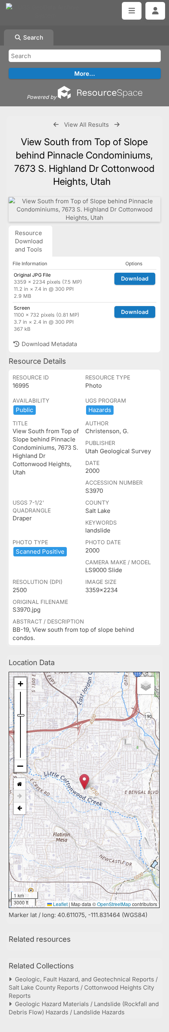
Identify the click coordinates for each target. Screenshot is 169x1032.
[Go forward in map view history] (20, 796)
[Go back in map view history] (20, 808)
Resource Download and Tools (29, 241)
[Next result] (117, 125)
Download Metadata (48, 344)
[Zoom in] (20, 684)
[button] (84, 782)
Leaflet (60, 904)
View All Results (86, 124)
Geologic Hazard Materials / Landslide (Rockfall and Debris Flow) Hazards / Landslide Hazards (84, 1008)
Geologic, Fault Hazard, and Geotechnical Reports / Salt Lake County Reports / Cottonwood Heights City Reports (83, 987)
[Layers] (145, 685)
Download (135, 278)
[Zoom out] (20, 766)
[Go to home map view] (20, 784)
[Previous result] (56, 125)
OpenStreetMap (114, 904)
